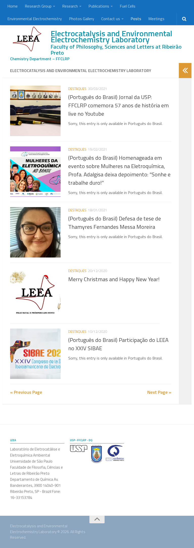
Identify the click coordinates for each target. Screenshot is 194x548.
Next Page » (159, 392)
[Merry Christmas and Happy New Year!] (35, 293)
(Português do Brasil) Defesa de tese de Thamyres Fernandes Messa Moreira (114, 222)
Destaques (77, 88)
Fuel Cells (127, 6)
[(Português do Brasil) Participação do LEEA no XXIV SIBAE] (35, 354)
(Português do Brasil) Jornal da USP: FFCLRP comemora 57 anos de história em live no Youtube (118, 105)
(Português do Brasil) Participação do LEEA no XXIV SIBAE (118, 344)
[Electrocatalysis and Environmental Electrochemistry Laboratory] (27, 38)
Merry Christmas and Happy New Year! (114, 279)
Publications (98, 6)
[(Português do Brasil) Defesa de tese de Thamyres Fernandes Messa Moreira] (35, 232)
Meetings (156, 19)
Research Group (38, 6)
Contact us (110, 19)
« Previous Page (26, 392)
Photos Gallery (81, 19)
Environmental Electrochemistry (34, 19)
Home (12, 6)
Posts (136, 19)
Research (70, 6)
